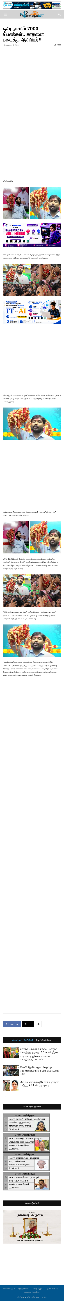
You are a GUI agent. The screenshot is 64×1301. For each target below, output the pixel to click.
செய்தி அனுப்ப (37, 1288)
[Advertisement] (32, 81)
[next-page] (10, 1097)
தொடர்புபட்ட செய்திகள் (22, 1040)
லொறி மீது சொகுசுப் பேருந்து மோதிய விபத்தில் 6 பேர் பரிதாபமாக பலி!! (39, 1071)
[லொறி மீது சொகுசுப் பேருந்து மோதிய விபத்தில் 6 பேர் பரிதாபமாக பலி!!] (11, 1070)
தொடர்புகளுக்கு (52, 1288)
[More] (38, 1024)
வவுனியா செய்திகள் (32, 1291)
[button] (5, 14)
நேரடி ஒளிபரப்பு (23, 1288)
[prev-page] (5, 1097)
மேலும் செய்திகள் (44, 1040)
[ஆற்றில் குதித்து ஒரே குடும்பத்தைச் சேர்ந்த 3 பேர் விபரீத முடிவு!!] (11, 1085)
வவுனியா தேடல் (9, 1288)
